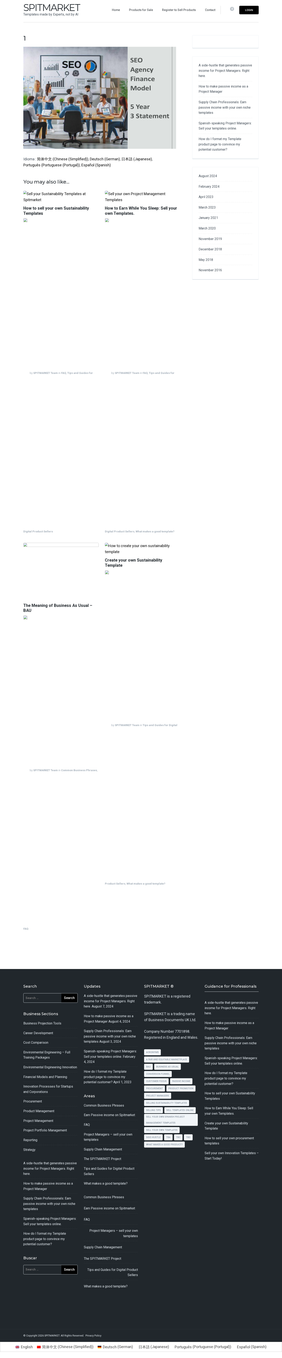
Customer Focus (156, 1081)
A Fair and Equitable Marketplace (166, 1059)
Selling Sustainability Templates (166, 1103)
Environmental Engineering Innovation (50, 1067)
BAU (148, 1066)
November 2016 (210, 270)
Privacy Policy (93, 1335)
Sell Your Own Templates (162, 1130)
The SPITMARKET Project (102, 1159)
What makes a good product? (164, 1144)
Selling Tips (153, 1110)
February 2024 (209, 187)
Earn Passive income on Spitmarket (109, 1115)
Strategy (29, 1150)
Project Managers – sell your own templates (113, 1233)
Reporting (30, 1140)
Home (116, 10)
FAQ (63, 373)
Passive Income (181, 1081)
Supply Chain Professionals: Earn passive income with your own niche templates (225, 107)
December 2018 (210, 249)
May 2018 (206, 260)
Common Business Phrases (79, 770)
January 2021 (208, 218)
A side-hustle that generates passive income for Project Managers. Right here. (225, 70)
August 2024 (208, 176)
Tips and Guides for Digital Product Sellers (112, 1272)
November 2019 (210, 239)
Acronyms (152, 1052)
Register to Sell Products (179, 10)
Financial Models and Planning (45, 1077)
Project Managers (157, 1095)
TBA (168, 1137)
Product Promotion (180, 1088)
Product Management (38, 1111)
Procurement (32, 1101)
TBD (188, 1137)
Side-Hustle (153, 1137)
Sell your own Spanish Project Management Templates (165, 1119)
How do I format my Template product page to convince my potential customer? (220, 144)
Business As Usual (167, 1066)
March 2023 (207, 207)
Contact (210, 10)
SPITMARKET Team (45, 373)
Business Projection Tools (42, 1023)
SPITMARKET (51, 7)
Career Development (38, 1033)
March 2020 (207, 228)
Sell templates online (180, 1110)
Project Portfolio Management (45, 1130)
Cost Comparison (35, 1043)
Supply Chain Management (103, 1149)
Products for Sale (141, 10)
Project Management (38, 1121)
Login (249, 10)
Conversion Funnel (158, 1074)
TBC (178, 1137)
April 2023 (206, 197)
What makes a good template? (155, 531)
